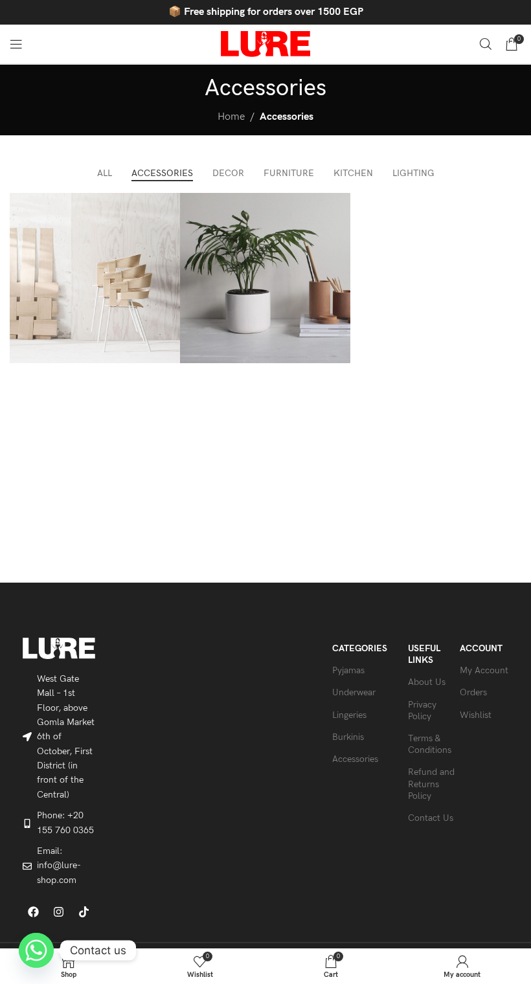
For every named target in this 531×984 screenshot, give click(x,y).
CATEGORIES (359, 648)
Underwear (354, 692)
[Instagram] (59, 911)
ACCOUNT (481, 648)
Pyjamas (348, 670)
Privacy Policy (422, 710)
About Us (427, 682)
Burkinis (348, 737)
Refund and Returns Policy (431, 783)
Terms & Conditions (429, 744)
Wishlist (475, 715)
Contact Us (430, 817)
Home (231, 117)
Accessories (286, 117)
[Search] (486, 44)
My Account (484, 670)
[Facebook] (34, 911)
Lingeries (349, 715)
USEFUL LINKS (424, 654)
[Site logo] (265, 44)
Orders (473, 692)
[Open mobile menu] (16, 44)
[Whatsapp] (36, 950)
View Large (168, 204)
